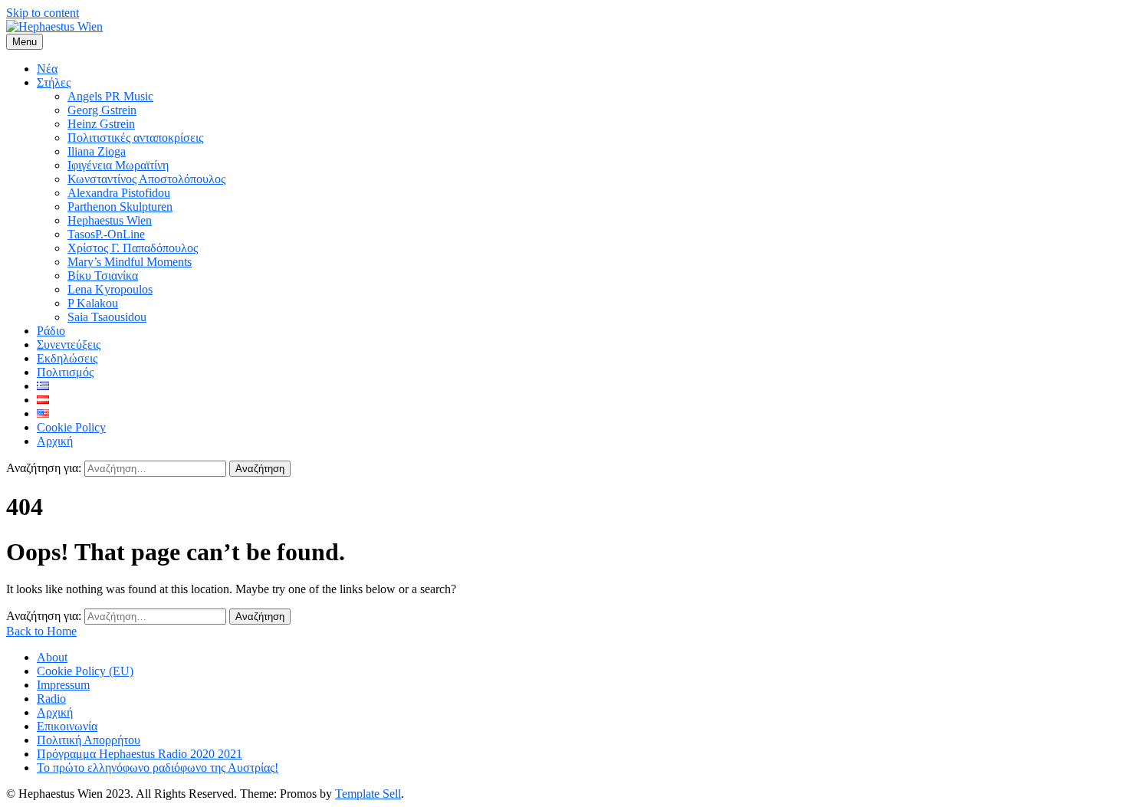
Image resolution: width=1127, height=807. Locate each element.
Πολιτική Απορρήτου (88, 739)
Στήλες (54, 82)
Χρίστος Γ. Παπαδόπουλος (132, 247)
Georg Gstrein (101, 109)
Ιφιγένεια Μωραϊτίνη (118, 165)
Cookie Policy (71, 427)
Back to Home (41, 631)
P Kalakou (92, 303)
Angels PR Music (110, 96)
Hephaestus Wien (109, 220)
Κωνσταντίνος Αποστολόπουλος (146, 178)
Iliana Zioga (96, 151)
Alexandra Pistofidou (118, 192)
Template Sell (368, 793)
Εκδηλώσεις (67, 358)
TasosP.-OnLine (106, 234)
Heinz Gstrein (101, 123)
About (52, 657)
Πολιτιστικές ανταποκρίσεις (135, 137)
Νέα (47, 68)
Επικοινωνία (67, 726)
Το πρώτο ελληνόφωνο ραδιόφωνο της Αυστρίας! (157, 767)
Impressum (63, 684)
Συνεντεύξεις (68, 344)
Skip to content (42, 12)
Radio (51, 698)
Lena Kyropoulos (110, 289)
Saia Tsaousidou (106, 316)
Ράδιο (51, 330)
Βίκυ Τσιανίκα (102, 275)
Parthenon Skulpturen (119, 206)
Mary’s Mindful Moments (129, 261)
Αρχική (55, 441)
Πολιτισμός (65, 372)
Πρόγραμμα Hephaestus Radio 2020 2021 (139, 753)
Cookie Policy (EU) (85, 670)
